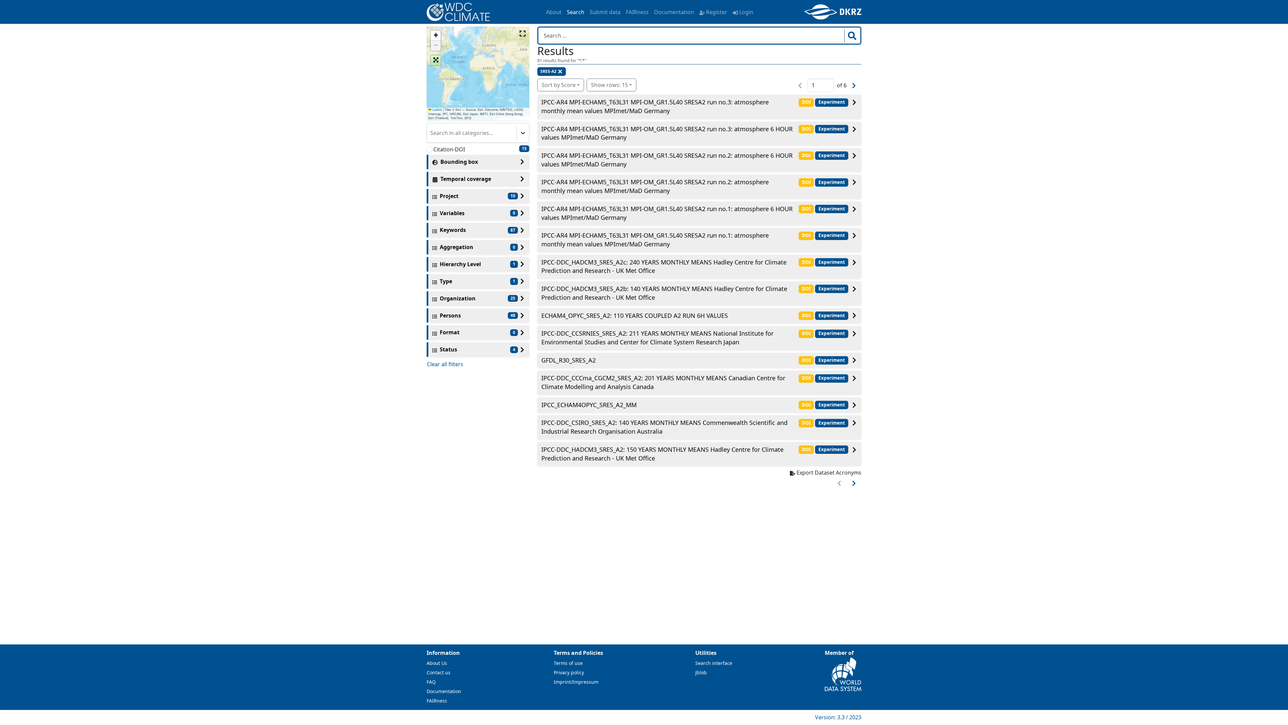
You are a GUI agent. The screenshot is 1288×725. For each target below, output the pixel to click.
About (553, 12)
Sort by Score (559, 85)
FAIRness (637, 12)
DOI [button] (806, 102)
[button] (436, 36)
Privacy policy (569, 672)
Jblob (701, 672)
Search (575, 12)
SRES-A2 (548, 71)
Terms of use (568, 663)
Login (746, 12)
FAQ (431, 682)
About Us (437, 663)
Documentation (674, 12)
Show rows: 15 (609, 85)
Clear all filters (445, 364)
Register (716, 12)
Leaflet (436, 109)
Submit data (605, 12)
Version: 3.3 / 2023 (838, 717)
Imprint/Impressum (576, 682)
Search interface (713, 663)
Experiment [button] (831, 102)
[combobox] (431, 133)
